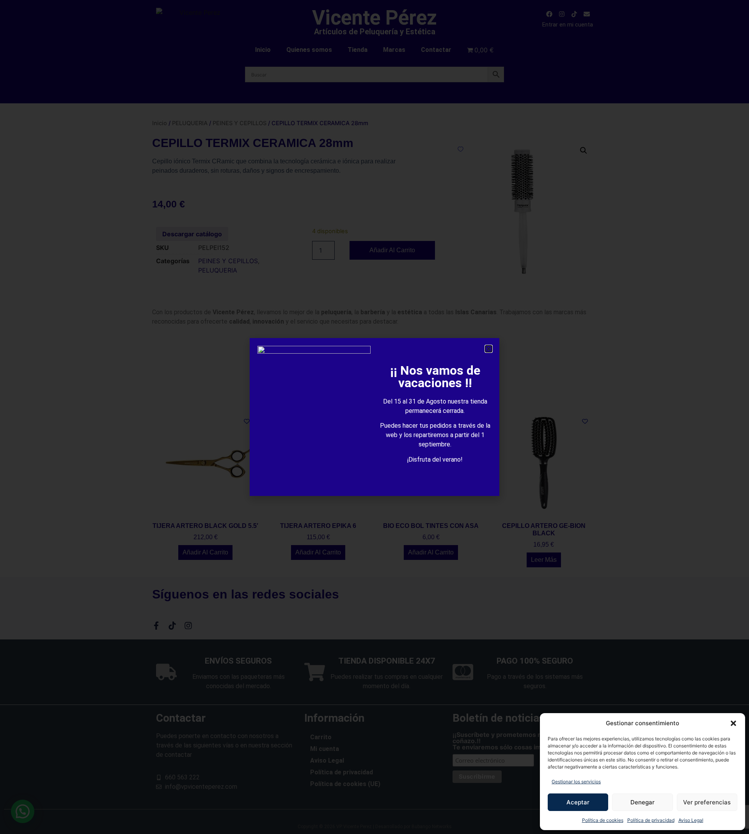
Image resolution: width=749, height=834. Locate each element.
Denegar (642, 802)
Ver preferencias (707, 802)
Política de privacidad (650, 820)
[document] (374, 417)
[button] (733, 723)
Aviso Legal (690, 820)
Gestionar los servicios (576, 781)
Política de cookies (602, 820)
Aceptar (577, 802)
